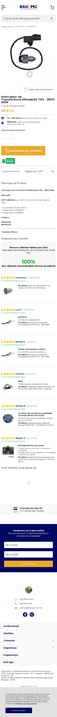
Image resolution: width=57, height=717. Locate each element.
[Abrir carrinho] (52, 7)
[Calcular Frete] (52, 171)
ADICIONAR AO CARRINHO (26, 150)
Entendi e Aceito (19, 710)
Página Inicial (7, 26)
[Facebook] (25, 616)
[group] (28, 509)
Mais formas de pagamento (13, 130)
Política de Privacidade (26, 704)
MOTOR (20, 26)
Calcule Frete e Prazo (11, 171)
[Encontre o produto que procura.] (51, 18)
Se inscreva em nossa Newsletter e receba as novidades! (28, 534)
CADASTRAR (28, 564)
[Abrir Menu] (3, 7)
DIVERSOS (31, 26)
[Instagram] (32, 616)
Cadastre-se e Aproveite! (28, 530)
